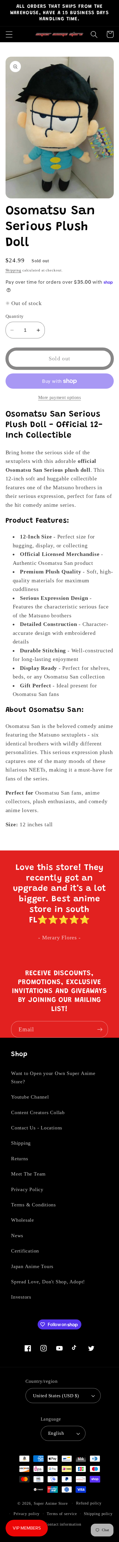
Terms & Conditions (33, 1204)
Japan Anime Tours (32, 1266)
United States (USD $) (56, 1395)
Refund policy (89, 1503)
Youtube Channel (30, 1097)
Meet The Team (28, 1174)
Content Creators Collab (38, 1112)
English (56, 1433)
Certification (25, 1251)
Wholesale (22, 1220)
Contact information (63, 1524)
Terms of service (62, 1513)
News (17, 1235)
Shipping (13, 270)
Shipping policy (98, 1513)
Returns (19, 1158)
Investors (21, 1297)
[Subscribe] (100, 1029)
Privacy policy (27, 1513)
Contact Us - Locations (36, 1128)
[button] (9, 34)
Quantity (15, 316)
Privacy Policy (27, 1189)
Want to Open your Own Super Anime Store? (53, 1077)
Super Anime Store (51, 1503)
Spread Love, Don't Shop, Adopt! (48, 1281)
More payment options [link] (59, 397)
